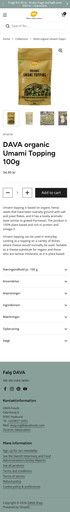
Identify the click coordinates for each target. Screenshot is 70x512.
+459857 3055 (18, 421)
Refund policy (12, 481)
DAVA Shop (35, 503)
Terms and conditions (17, 471)
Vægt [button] (6, 340)
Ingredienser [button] (11, 305)
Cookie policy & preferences (21, 486)
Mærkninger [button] (11, 317)
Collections (21, 39)
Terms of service (14, 476)
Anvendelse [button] (11, 281)
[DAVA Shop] (34, 15)
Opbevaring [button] (11, 329)
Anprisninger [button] (11, 293)
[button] (63, 15)
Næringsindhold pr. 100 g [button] (20, 269)
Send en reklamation (17, 430)
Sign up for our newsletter (20, 450)
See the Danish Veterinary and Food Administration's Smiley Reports (27, 458)
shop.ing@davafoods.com (27, 425)
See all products (13, 465)
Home (6, 39)
